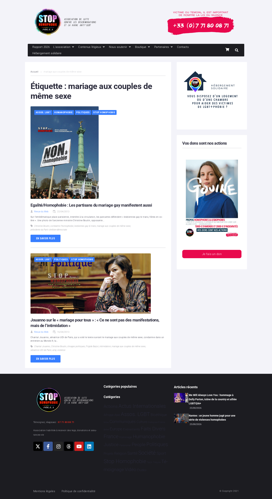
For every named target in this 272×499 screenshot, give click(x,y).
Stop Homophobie (104, 112)
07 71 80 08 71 (66, 422)
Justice (111, 444)
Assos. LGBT (43, 112)
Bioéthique (159, 415)
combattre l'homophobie (61, 226)
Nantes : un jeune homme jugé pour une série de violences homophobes (212, 417)
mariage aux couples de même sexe (113, 226)
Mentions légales (44, 491)
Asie (117, 415)
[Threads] (68, 446)
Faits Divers (153, 428)
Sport (161, 453)
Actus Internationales (142, 406)
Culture (142, 422)
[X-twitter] (38, 446)
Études (142, 470)
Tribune (157, 462)
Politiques (83, 112)
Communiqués (123, 421)
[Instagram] (58, 446)
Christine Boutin (41, 226)
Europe (116, 429)
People (139, 444)
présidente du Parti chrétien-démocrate (49, 229)
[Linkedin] (89, 446)
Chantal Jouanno (42, 346)
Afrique (109, 415)
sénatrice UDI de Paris (41, 350)
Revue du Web (41, 211)
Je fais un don (212, 254)
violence (61, 350)
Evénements (131, 429)
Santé (132, 453)
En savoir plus (45, 238)
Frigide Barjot (92, 346)
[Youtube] (79, 446)
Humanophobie (63, 112)
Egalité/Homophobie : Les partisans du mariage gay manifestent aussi (91, 205)
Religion (120, 453)
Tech (149, 462)
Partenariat (125, 445)
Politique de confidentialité (78, 491)
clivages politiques (76, 346)
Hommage (125, 437)
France (111, 436)
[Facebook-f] (48, 446)
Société (147, 453)
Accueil (34, 71)
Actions (111, 406)
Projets (108, 453)
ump (54, 350)
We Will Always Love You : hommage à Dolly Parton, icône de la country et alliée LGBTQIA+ (213, 399)
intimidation (105, 346)
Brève (106, 422)
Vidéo (130, 469)
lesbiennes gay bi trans (85, 226)
